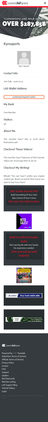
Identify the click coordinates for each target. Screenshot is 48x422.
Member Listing (9, 382)
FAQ (4, 369)
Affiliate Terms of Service (13, 359)
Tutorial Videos (8, 388)
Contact (5, 366)
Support (5, 372)
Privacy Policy (8, 362)
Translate (21, 353)
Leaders (5, 375)
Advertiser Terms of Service (14, 356)
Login (4, 391)
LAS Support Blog (9, 385)
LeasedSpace (17, 3)
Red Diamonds (8, 378)
